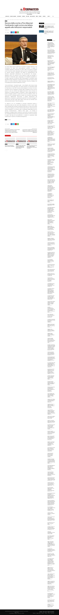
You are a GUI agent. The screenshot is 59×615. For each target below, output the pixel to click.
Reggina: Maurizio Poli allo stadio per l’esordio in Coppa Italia (51, 274)
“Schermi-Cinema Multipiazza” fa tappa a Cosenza (51, 513)
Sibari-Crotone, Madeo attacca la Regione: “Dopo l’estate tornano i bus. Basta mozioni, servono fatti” (51, 438)
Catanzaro (42, 613)
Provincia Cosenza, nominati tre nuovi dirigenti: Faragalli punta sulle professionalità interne (51, 383)
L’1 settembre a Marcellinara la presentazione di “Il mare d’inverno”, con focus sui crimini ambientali (51, 195)
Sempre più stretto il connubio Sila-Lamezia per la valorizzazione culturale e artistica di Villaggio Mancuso (51, 175)
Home (5, 19)
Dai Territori (9, 119)
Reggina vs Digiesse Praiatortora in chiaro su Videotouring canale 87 (51, 239)
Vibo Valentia (52, 613)
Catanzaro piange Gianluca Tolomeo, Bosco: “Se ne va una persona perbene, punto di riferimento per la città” (51, 340)
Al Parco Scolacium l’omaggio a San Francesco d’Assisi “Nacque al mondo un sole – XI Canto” (51, 122)
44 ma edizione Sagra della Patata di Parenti (51, 204)
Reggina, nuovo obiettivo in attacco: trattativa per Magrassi (51, 330)
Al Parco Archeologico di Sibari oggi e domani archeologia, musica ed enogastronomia (51, 248)
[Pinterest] (16, 32)
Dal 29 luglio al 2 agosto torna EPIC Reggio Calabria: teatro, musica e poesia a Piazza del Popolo (49, 32)
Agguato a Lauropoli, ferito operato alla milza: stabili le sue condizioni (51, 421)
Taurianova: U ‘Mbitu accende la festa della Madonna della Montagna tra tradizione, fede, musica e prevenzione (51, 98)
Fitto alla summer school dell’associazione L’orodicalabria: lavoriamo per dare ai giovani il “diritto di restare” (51, 595)
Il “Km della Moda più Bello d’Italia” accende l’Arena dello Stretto (51, 110)
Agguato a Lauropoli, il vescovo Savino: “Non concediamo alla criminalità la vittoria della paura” (51, 443)
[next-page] (7, 150)
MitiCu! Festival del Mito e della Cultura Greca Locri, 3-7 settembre (51, 270)
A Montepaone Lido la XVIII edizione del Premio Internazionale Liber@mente (51, 284)
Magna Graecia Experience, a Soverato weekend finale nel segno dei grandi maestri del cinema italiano (51, 221)
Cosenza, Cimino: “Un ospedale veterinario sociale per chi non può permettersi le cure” (51, 73)
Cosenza (46, 613)
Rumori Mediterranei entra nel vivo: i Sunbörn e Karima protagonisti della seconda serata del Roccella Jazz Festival (51, 51)
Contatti (40, 611)
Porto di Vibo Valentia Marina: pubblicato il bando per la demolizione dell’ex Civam (51, 537)
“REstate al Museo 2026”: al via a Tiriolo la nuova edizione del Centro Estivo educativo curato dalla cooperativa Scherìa (51, 233)
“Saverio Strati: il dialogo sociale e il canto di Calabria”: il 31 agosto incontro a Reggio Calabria (51, 303)
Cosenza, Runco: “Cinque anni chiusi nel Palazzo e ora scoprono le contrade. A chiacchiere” (51, 279)
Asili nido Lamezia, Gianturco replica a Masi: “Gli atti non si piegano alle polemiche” (51, 432)
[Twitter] (14, 32)
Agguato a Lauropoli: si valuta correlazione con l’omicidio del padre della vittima (51, 582)
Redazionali (42, 23)
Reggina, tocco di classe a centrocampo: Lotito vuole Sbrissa (51, 145)
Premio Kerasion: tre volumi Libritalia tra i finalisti (51, 201)
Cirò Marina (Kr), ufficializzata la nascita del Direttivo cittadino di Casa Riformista (51, 549)
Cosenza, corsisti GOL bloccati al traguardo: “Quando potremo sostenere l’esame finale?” (51, 377)
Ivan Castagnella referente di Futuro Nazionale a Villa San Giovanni (51, 260)
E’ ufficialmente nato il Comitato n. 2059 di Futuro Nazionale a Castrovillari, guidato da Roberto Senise (51, 297)
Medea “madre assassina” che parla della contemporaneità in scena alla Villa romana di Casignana (51, 228)
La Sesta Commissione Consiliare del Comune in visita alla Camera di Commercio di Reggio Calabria (51, 155)
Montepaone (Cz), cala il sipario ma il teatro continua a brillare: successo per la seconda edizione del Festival (51, 426)
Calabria (8, 19)
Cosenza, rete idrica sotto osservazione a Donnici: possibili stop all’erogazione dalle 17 (51, 353)
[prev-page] (5, 150)
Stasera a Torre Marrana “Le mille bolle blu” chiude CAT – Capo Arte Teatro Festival (51, 127)
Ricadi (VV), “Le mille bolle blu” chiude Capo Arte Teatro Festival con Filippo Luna (51, 554)
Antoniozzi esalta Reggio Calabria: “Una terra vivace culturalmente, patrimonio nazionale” (51, 489)
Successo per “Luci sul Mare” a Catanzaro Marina (51, 523)
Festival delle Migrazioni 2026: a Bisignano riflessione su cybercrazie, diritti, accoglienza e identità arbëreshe (51, 467)
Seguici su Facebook (50, 611)
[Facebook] (11, 32)
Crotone (49, 613)
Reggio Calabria (38, 613)
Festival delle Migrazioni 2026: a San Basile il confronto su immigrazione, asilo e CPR (51, 69)
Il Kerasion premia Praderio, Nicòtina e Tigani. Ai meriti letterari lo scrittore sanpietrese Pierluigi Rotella (51, 149)
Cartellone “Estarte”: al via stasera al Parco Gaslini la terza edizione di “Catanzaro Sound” (51, 527)
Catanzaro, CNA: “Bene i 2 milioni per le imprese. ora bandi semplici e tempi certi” (51, 400)
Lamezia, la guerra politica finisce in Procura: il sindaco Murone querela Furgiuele (50, 455)
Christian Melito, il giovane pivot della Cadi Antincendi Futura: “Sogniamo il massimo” (51, 215)
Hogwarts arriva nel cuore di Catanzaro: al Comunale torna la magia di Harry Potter (51, 483)
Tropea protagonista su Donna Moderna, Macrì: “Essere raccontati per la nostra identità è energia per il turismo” (51, 358)
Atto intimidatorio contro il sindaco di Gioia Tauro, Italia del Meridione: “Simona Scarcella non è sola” (51, 508)
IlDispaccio (34, 613)
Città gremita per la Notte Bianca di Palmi (51, 78)
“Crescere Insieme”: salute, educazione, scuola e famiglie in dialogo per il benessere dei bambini (51, 473)
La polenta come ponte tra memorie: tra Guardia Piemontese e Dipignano (51, 320)
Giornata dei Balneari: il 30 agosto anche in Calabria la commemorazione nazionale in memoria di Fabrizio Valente (51, 115)
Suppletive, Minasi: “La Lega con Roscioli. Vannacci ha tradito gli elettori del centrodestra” (51, 406)
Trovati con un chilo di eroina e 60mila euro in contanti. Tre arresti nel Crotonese (51, 243)
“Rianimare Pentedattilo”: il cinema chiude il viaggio (51, 532)
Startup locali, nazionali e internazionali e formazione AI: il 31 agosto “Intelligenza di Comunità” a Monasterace (51, 389)
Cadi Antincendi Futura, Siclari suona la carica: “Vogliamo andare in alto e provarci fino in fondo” (51, 478)
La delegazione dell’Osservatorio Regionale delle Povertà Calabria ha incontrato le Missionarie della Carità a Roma (51, 139)
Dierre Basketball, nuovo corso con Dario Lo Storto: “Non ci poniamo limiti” (51, 315)
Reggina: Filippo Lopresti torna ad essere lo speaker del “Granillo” (51, 334)
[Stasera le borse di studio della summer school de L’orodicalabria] (10, 141)
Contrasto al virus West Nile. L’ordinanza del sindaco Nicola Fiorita (51, 600)
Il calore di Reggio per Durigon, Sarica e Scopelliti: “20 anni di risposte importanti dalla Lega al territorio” (49, 27)
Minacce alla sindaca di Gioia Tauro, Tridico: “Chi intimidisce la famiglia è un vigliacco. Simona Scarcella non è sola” (51, 181)
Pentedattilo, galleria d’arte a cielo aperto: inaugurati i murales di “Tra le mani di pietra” (51, 92)
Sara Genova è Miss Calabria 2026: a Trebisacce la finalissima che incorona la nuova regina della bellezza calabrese (51, 62)
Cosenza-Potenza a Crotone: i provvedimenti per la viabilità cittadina (51, 605)
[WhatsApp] (18, 32)
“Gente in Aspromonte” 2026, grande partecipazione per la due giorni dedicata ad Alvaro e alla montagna (51, 518)
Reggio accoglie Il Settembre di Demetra (51, 81)
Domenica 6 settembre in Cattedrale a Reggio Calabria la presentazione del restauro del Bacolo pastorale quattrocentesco (51, 161)
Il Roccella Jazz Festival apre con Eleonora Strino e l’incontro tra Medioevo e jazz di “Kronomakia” (51, 449)
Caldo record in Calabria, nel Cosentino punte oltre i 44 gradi (51, 417)
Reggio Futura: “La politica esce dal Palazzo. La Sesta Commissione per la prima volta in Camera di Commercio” (51, 569)
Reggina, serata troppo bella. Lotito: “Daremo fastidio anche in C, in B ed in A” (51, 325)
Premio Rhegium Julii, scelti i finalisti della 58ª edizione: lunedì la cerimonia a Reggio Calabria (51, 395)
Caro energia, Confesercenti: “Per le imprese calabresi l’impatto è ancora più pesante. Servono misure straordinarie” (51, 133)
